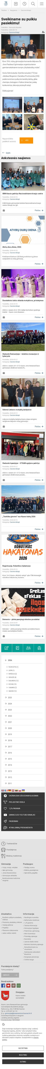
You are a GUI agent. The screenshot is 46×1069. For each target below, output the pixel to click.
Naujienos (14, 10)
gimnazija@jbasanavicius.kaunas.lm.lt (18, 1013)
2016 (10, 753)
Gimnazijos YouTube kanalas (22, 815)
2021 (10, 722)
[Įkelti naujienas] (16, 4)
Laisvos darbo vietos (31, 942)
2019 (10, 734)
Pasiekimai (13, 821)
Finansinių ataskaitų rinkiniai (12, 922)
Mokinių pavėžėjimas (31, 870)
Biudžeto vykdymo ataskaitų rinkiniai (12, 919)
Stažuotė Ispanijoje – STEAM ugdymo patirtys (21, 463)
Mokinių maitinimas (14, 856)
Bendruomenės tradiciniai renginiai (11, 879)
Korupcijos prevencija (31, 957)
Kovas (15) (12, 684)
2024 (10, 704)
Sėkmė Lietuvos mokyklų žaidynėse (16, 410)
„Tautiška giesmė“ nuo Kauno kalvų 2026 (18, 517)
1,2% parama (28, 923)
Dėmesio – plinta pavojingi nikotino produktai (20, 619)
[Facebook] (3, 986)
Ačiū (24, 140)
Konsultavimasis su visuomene (31, 948)
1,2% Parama (14, 808)
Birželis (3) (13, 674)
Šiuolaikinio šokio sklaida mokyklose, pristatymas (23, 300)
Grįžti (8, 153)
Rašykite (6, 975)
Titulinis (4, 10)
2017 (10, 747)
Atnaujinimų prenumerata (21, 828)
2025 (10, 698)
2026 (10, 660)
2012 (10, 777)
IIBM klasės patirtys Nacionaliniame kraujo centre (22, 194)
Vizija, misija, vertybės (10, 867)
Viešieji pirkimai (7, 925)
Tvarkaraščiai (11, 843)
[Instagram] (13, 986)
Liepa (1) (11, 670)
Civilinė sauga (29, 960)
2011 (10, 783)
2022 (10, 716)
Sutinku (23, 1062)
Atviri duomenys (29, 934)
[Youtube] (8, 986)
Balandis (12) (14, 681)
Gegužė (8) (12, 677)
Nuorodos (27, 939)
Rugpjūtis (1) (13, 667)
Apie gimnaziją (7, 870)
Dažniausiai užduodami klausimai (23, 796)
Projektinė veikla (17, 802)
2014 (10, 765)
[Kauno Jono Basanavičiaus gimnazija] (5, 3)
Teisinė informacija (30, 925)
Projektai (5, 928)
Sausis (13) (13, 691)
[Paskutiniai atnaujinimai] (24, 4)
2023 (10, 710)
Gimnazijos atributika (9, 875)
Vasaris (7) (13, 687)
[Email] (19, 986)
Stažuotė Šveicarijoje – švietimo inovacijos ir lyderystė (20, 355)
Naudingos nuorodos (31, 917)
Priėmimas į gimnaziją (31, 931)
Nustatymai (23, 1048)
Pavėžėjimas (11, 850)
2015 (10, 759)
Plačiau (37, 210)
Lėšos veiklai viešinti (9, 933)
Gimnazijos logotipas (31, 928)
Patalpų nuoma (29, 867)
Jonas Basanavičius (9, 873)
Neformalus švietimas (31, 920)
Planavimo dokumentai (10, 930)
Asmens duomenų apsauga (33, 944)
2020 (10, 728)
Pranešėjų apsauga (30, 936)
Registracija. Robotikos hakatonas (16, 566)
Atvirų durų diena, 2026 (11, 247)
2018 (10, 741)
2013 (10, 771)
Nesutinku (23, 1055)
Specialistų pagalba (30, 873)
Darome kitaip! (26, 10)
